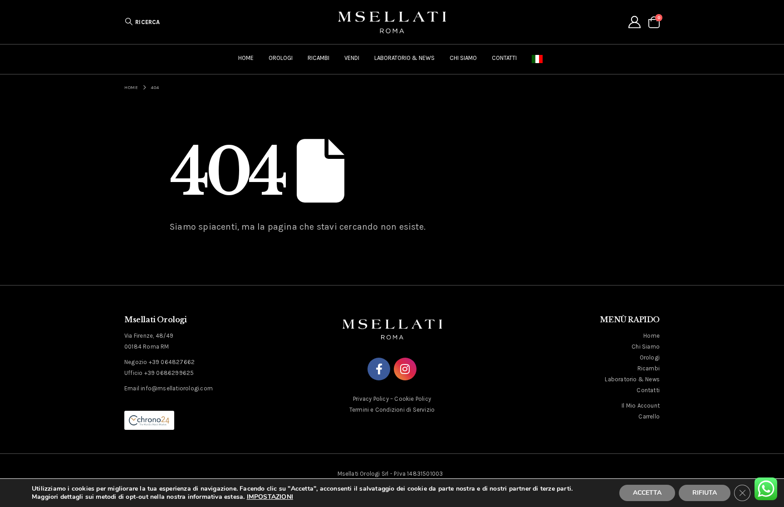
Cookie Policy (412, 398)
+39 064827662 (172, 362)
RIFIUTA (704, 492)
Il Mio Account (641, 405)
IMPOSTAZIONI (270, 497)
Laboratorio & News (404, 57)
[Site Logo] (392, 22)
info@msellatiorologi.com (177, 388)
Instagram (405, 369)
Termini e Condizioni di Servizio (392, 409)
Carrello (649, 416)
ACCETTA (647, 492)
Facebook (379, 369)
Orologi (281, 57)
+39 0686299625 (169, 372)
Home (246, 57)
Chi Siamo (463, 57)
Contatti (504, 57)
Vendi (351, 57)
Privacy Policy (371, 398)
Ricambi (318, 57)
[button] (142, 22)
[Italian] (539, 59)
